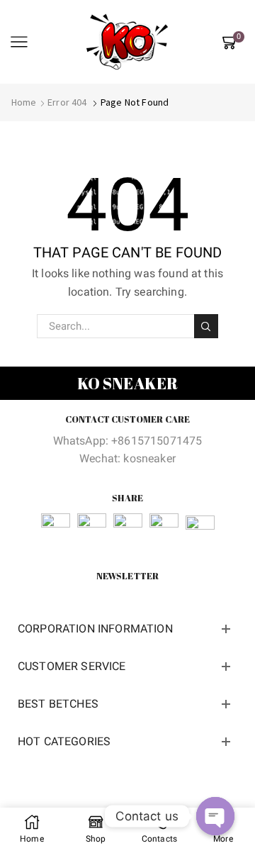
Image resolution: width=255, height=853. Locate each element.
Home (24, 102)
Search (206, 326)
